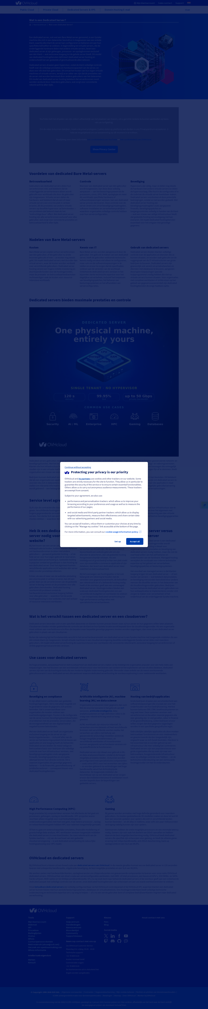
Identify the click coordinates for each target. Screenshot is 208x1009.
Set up (117, 541)
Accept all (135, 541)
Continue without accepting (78, 467)
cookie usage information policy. (121, 531)
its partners (84, 478)
